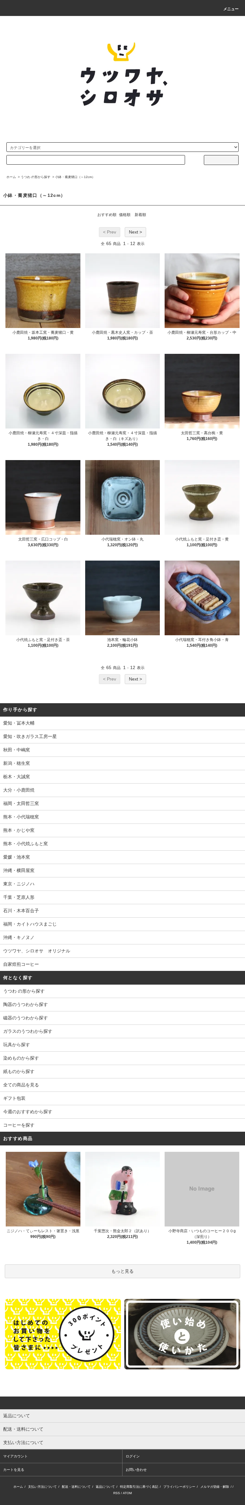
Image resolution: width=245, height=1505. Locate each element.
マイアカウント (15, 1456)
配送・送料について (76, 1486)
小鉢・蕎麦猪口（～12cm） (75, 177)
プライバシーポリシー (179, 1486)
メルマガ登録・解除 (214, 1486)
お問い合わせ (136, 1469)
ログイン (133, 1456)
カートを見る (13, 1469)
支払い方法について (42, 1486)
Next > (135, 232)
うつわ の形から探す (35, 177)
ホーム (11, 177)
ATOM (127, 1493)
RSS (116, 1493)
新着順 (140, 214)
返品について (105, 1486)
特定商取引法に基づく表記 (139, 1486)
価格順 (124, 214)
